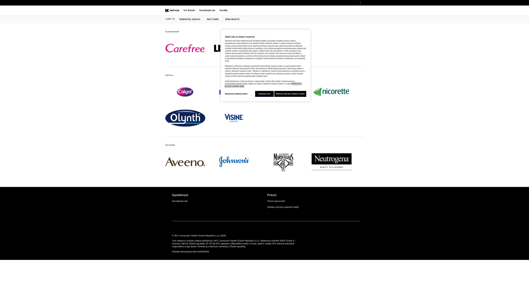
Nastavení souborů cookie (236, 94)
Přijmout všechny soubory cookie (290, 94)
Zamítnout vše (264, 94)
